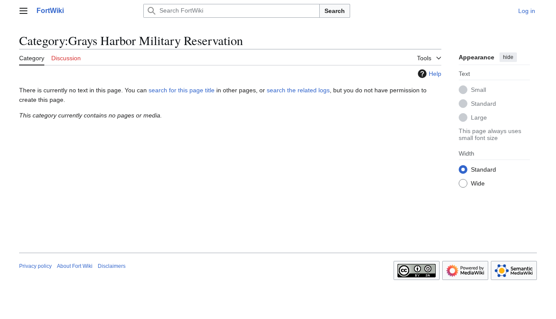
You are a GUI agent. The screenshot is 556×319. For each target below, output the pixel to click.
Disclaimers (112, 266)
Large (479, 117)
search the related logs (298, 90)
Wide (478, 183)
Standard (483, 103)
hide (508, 57)
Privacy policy (35, 266)
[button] (23, 11)
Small (478, 89)
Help (435, 73)
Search (334, 10)
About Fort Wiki (75, 266)
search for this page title (182, 90)
